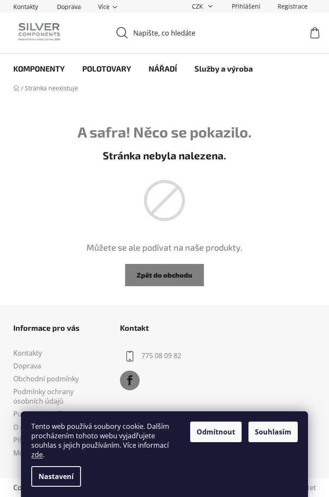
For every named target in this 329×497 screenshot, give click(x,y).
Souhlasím (273, 432)
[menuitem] (39, 68)
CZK (198, 6)
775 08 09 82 (161, 355)
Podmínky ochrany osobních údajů (43, 396)
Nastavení (56, 476)
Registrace (293, 6)
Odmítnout (216, 432)
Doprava (69, 7)
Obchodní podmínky (46, 378)
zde (37, 454)
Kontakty (25, 7)
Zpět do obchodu (164, 275)
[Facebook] (130, 380)
